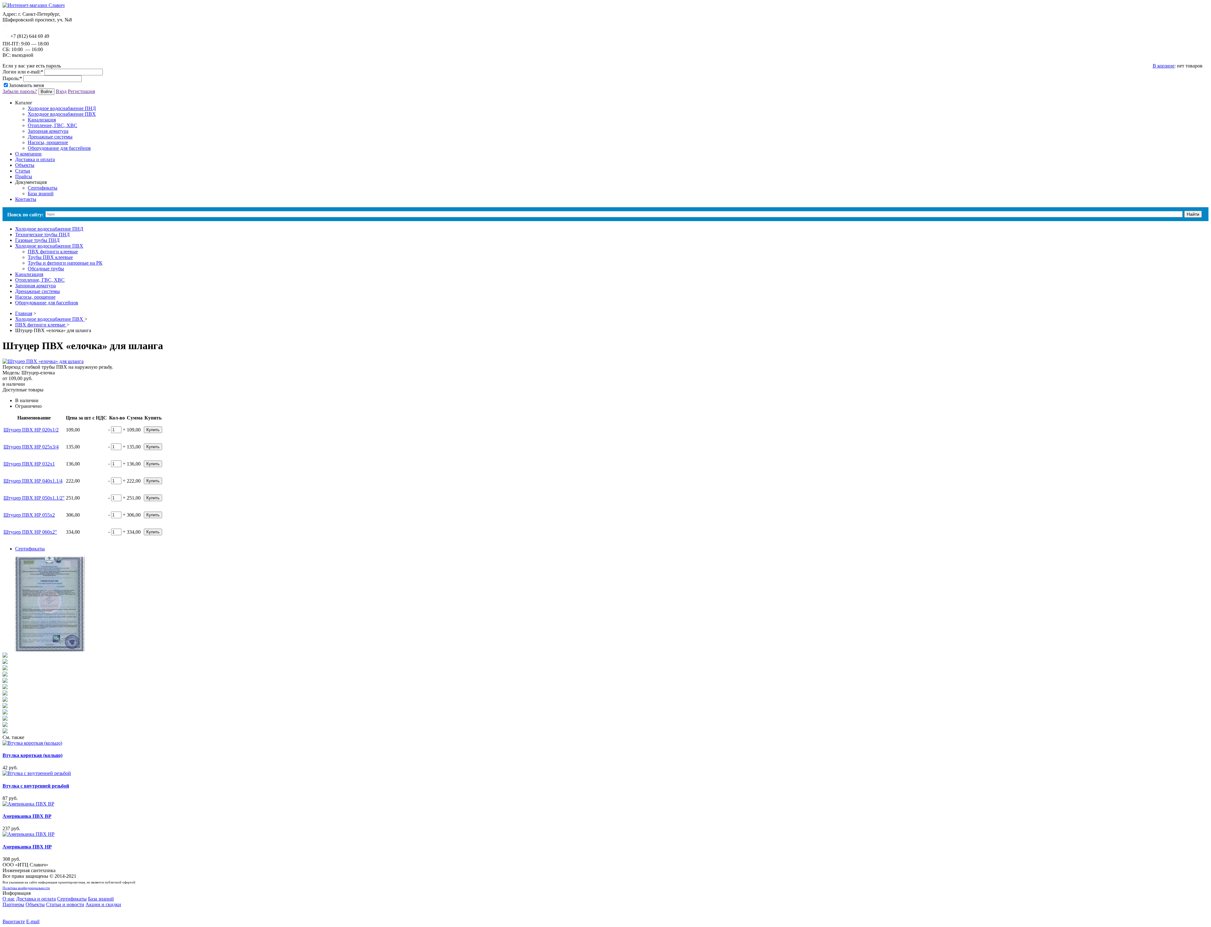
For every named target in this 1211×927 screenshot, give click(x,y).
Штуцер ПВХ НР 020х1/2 (31, 429)
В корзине (1163, 65)
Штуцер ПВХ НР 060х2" (30, 532)
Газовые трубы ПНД (37, 240)
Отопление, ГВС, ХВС (52, 125)
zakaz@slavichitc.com (31, 25)
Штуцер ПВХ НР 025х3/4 (31, 446)
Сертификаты (42, 188)
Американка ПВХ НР (27, 846)
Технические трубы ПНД (42, 234)
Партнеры (13, 904)
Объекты (35, 904)
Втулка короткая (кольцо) (32, 755)
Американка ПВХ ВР (27, 816)
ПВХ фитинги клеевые (53, 251)
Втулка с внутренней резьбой (36, 786)
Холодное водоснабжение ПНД (62, 108)
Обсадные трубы (46, 268)
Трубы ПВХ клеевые (50, 257)
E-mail (32, 921)
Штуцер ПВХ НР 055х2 (29, 515)
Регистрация (81, 91)
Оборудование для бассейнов (59, 148)
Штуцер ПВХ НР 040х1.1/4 (32, 481)
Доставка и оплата (36, 898)
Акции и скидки (103, 904)
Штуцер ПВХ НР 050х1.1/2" (34, 498)
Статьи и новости (65, 904)
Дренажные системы (50, 136)
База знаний (41, 193)
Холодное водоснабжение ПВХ (62, 114)
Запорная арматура (48, 131)
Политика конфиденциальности (26, 888)
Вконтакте (14, 921)
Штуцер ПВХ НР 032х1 (29, 463)
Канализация (42, 119)
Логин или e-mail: (23, 71)
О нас (9, 898)
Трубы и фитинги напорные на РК (65, 263)
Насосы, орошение (48, 142)
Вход (61, 91)
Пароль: (12, 78)
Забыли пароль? (20, 91)
